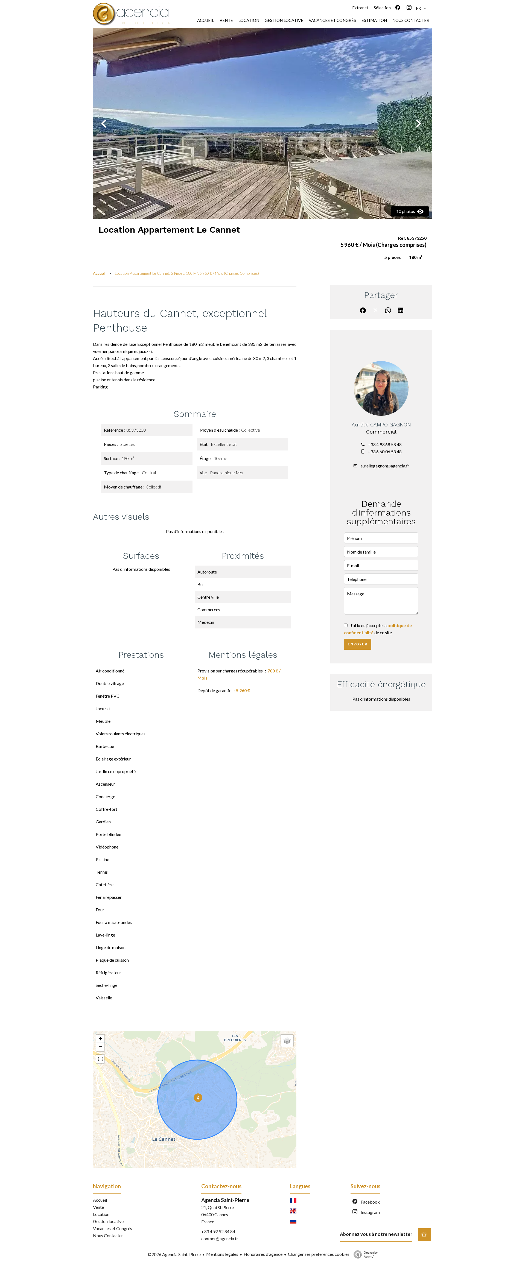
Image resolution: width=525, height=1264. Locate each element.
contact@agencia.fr (219, 1238)
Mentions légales (222, 1254)
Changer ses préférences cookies (318, 1254)
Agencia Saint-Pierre (225, 1200)
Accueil (99, 273)
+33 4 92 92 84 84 (218, 1231)
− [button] (100, 1046)
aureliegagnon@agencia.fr (384, 465)
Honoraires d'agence (263, 1254)
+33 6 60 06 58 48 (385, 451)
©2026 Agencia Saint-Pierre (174, 1254)
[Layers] (287, 1041)
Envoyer (358, 644)
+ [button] (100, 1038)
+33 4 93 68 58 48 (385, 444)
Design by (371, 1254)
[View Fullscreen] (100, 1059)
